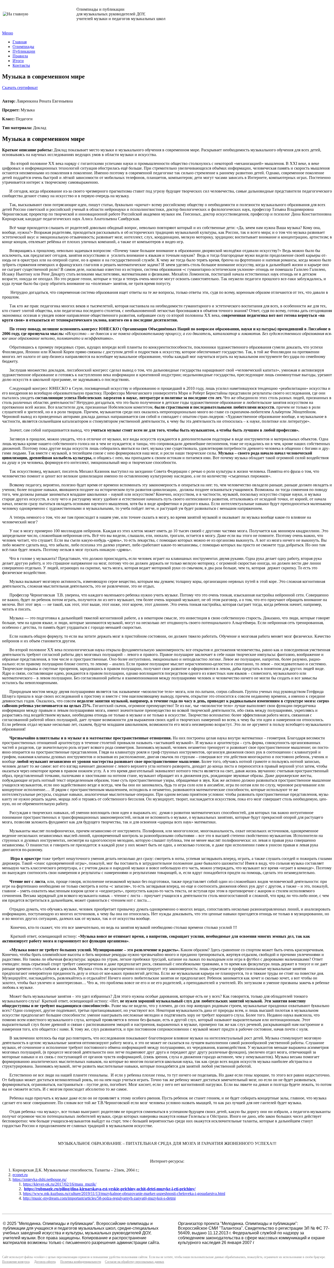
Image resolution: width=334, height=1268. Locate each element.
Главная (20, 42)
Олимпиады (23, 46)
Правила (20, 56)
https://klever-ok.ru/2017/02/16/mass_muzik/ (59, 1184)
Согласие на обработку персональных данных (134, 1262)
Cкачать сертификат (20, 87)
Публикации (24, 51)
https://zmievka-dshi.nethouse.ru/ (40, 1179)
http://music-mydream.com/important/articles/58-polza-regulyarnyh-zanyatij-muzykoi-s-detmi (99, 1198)
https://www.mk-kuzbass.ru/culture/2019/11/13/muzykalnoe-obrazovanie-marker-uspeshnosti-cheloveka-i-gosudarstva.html (124, 1193)
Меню (7, 33)
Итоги (18, 60)
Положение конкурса (15, 1262)
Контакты (21, 65)
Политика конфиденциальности (80, 1262)
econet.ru (20, 1175)
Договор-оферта (45, 1262)
